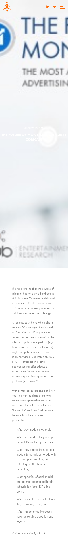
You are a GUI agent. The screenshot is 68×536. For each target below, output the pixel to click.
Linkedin (48, 7)
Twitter (55, 7)
